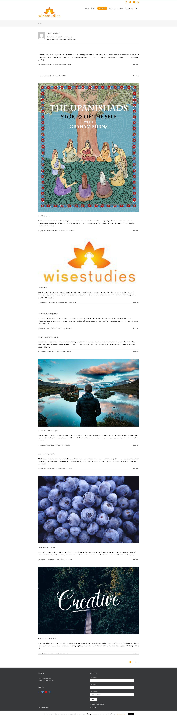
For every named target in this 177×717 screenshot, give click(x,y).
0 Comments (69, 328)
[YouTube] (46, 692)
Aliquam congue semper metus (48, 337)
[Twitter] (42, 692)
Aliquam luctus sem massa (47, 638)
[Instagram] (50, 692)
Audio (56, 64)
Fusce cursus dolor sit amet (47, 547)
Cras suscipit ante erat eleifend (48, 430)
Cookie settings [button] (121, 714)
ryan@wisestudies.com (44, 678)
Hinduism (63, 230)
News (62, 445)
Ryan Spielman (42, 64)
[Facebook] (39, 692)
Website (66, 302)
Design (58, 328)
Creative (58, 351)
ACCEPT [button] (131, 714)
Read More (135, 64)
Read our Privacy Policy (97, 704)
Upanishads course (44, 216)
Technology (62, 328)
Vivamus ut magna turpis (46, 454)
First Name (93, 677)
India (67, 230)
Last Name (93, 684)
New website (42, 287)
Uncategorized (61, 64)
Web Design (62, 468)
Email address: (94, 691)
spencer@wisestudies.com (45, 680)
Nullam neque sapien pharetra (48, 314)
